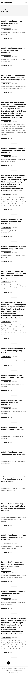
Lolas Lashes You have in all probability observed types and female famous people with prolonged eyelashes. (13, 274)
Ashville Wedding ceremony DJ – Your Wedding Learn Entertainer (14, 453)
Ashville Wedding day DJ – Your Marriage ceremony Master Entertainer (13, 537)
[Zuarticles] (8, 2)
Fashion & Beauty (6, 83)
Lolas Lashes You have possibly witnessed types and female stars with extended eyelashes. (13, 77)
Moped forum (5, 668)
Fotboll (7, 670)
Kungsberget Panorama (16, 670)
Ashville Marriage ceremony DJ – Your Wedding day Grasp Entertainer (13, 351)
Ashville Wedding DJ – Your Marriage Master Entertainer (12, 376)
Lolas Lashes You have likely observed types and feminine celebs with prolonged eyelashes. (12, 565)
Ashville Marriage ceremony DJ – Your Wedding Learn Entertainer (13, 50)
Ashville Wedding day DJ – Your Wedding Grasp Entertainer (13, 247)
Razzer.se (12, 668)
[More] (2, 2)
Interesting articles (20, 668)
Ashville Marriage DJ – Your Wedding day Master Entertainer (11, 402)
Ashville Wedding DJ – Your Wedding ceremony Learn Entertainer (11, 221)
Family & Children (6, 29)
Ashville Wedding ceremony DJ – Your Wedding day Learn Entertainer (14, 593)
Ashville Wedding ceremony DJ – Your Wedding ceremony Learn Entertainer (14, 150)
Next (19, 663)
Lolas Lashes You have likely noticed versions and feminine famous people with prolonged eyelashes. (13, 507)
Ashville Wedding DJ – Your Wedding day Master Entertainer (11, 23)
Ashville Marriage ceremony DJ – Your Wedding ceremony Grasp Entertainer (13, 479)
